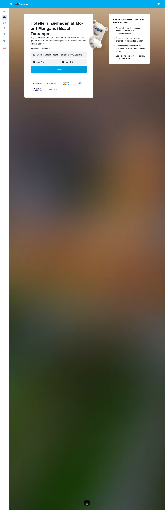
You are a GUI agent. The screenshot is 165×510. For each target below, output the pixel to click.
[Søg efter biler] (4, 22)
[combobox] (41, 48)
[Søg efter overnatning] (4, 17)
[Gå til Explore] (4, 33)
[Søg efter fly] (4, 11)
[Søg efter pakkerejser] (4, 28)
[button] (4, 4)
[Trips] (4, 41)
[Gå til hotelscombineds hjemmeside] (19, 4)
